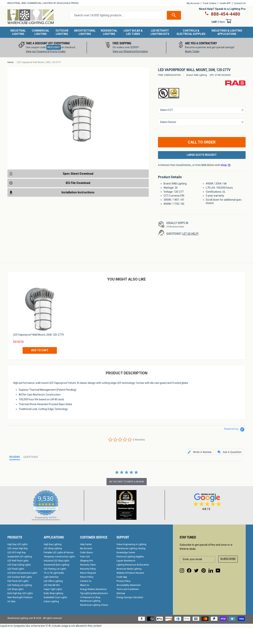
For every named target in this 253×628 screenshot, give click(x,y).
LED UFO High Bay (16, 552)
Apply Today (192, 51)
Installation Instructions (77, 192)
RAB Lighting (200, 75)
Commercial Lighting (40, 32)
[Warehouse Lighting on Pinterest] (203, 570)
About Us (84, 585)
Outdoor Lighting (62, 32)
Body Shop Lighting (53, 593)
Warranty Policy (88, 569)
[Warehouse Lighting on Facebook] (189, 570)
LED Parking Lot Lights (55, 569)
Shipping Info (86, 560)
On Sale (11, 601)
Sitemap (120, 593)
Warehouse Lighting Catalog (130, 548)
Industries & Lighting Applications (227, 32)
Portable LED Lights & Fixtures (59, 552)
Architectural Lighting (85, 32)
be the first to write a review (126, 481)
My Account (193, 3)
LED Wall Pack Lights (18, 560)
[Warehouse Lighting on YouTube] (218, 570)
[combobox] (118, 15)
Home (10, 62)
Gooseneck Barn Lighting (56, 564)
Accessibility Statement (128, 585)
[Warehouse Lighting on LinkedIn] (211, 570)
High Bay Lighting (52, 544)
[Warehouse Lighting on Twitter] (196, 570)
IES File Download (78, 183)
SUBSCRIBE (228, 559)
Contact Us (240, 3)
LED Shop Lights (15, 589)
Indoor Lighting (51, 601)
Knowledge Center (125, 552)
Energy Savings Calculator (129, 597)
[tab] (200, 452)
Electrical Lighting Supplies (130, 556)
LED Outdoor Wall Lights (19, 577)
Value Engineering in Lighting (131, 544)
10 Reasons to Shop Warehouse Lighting (90, 599)
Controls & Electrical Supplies (191, 32)
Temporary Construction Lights (59, 556)
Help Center (86, 544)
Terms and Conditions (127, 589)
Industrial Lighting (18, 32)
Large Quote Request (202, 154)
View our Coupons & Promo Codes (46, 51)
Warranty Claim (88, 564)
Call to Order (202, 142)
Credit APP (225, 3)
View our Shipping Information (130, 51)
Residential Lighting (109, 32)
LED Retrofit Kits (52, 585)
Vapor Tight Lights (53, 589)
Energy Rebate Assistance (93, 589)
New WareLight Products (19, 597)
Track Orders (209, 3)
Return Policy (87, 577)
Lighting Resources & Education (132, 564)
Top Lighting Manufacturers (94, 593)
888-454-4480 (225, 14)
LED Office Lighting (53, 581)
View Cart (85, 556)
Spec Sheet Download (78, 173)
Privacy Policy (123, 581)
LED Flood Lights (15, 569)
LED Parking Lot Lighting (19, 585)
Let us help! (190, 233)
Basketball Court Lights (55, 597)
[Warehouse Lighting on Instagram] (182, 570)
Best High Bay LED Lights (20, 593)
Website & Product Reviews (130, 573)
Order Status (86, 552)
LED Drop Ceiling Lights (19, 564)
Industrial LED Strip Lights (56, 560)
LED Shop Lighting (53, 548)
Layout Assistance (125, 560)
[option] (47, 48)
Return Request (88, 573)
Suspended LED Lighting (19, 556)
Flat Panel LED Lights (18, 581)
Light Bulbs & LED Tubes (133, 32)
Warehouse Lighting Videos (94, 605)
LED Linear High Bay (17, 548)
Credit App (121, 577)
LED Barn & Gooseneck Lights (22, 573)
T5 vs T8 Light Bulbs (54, 573)
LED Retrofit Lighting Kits (160, 32)
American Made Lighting (129, 569)
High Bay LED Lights (17, 544)
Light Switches (51, 577)
